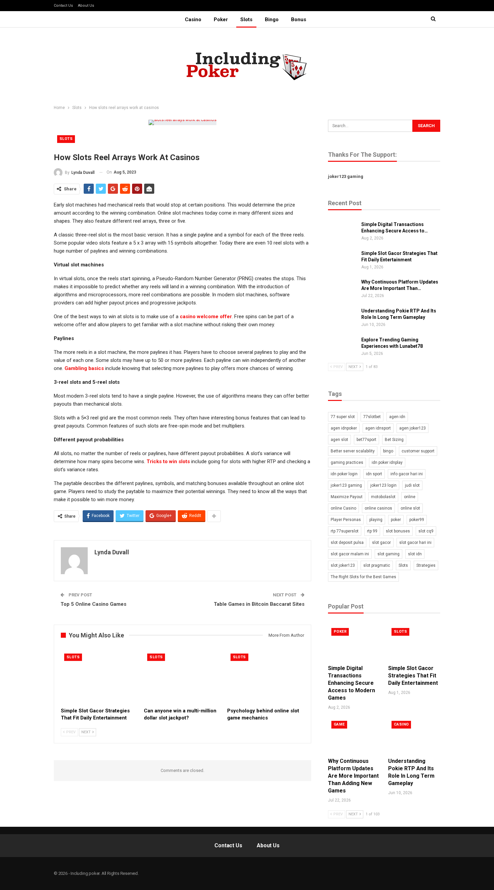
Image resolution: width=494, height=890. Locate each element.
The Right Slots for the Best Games (363, 576)
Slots (246, 19)
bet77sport (366, 439)
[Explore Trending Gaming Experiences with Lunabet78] (342, 347)
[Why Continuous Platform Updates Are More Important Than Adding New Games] (342, 289)
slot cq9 (426, 531)
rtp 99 (372, 531)
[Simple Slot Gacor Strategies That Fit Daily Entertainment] (99, 677)
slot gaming (388, 554)
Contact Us (63, 5)
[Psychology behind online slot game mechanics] (265, 677)
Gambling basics (84, 368)
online (409, 496)
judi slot (412, 485)
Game (339, 724)
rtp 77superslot (345, 531)
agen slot (339, 439)
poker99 (416, 519)
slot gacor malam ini (350, 554)
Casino (193, 19)
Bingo (272, 19)
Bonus (298, 19)
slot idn (415, 554)
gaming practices (347, 462)
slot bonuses (398, 531)
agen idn (397, 416)
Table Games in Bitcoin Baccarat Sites (259, 604)
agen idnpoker (344, 428)
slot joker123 (343, 565)
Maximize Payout (347, 496)
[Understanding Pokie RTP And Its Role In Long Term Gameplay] (342, 318)
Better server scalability (353, 451)
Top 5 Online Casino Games (93, 604)
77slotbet (372, 416)
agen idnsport (378, 428)
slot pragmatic (376, 565)
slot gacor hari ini (415, 542)
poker (396, 519)
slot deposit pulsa (347, 542)
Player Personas (346, 519)
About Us (86, 5)
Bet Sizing (394, 439)
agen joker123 (412, 428)
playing (375, 519)
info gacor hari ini (406, 474)
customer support (418, 451)
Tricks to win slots (168, 461)
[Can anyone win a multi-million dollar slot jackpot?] (182, 677)
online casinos (378, 508)
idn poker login (344, 474)
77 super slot (343, 416)
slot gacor (381, 542)
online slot (410, 508)
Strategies (426, 565)
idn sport (374, 474)
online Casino (343, 508)
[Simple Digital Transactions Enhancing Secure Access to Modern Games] (342, 232)
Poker (221, 19)
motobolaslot (383, 496)
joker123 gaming (345, 176)
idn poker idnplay (387, 462)
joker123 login (383, 485)
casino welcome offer (206, 316)
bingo (388, 451)
